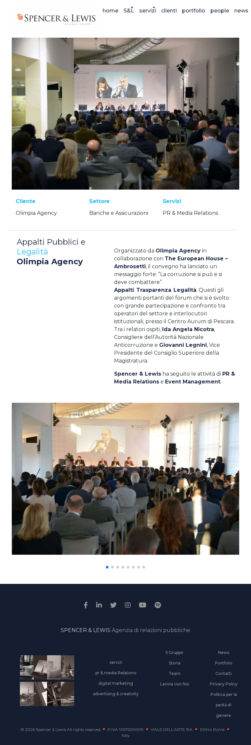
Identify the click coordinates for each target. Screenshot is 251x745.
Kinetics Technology (25, 694)
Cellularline (39, 668)
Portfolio (223, 663)
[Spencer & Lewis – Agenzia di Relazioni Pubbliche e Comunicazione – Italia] (56, 19)
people (219, 11)
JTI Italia (52, 668)
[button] (107, 567)
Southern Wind (66, 694)
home (110, 11)
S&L (129, 11)
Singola (52, 694)
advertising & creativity (116, 693)
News (223, 652)
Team (174, 673)
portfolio (193, 11)
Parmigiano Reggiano (25, 668)
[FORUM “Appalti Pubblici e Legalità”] (125, 113)
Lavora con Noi (174, 683)
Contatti (223, 673)
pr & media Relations (115, 672)
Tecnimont (66, 668)
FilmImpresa (39, 694)
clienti (169, 11)
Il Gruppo (174, 652)
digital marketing (115, 683)
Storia (174, 663)
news (241, 11)
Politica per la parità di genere (223, 705)
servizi (147, 11)
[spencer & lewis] (87, 605)
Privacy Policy (224, 683)
